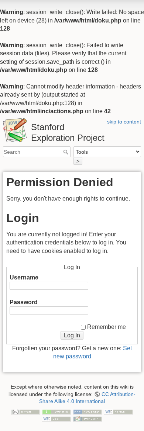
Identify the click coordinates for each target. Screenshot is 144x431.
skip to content (124, 122)
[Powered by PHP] (87, 411)
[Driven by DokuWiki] (87, 418)
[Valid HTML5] (118, 411)
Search (66, 151)
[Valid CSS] (56, 418)
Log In (72, 335)
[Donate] (56, 411)
